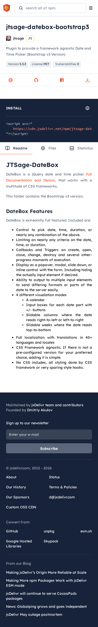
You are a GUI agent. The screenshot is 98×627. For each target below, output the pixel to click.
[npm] (61, 80)
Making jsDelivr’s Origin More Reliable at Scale (46, 572)
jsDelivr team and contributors (57, 405)
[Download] (87, 80)
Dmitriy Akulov (40, 410)
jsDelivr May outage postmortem (34, 614)
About (11, 477)
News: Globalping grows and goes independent (46, 606)
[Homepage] (10, 80)
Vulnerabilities (67, 64)
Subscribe (49, 448)
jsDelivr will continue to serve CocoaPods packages (41, 596)
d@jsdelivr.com (62, 497)
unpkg (49, 531)
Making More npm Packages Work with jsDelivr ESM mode (46, 583)
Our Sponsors (17, 497)
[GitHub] (36, 80)
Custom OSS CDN (21, 507)
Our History (16, 487)
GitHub (12, 531)
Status (54, 477)
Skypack (51, 541)
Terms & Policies (63, 487)
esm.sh (86, 531)
